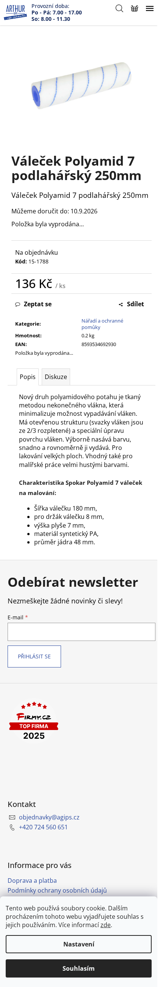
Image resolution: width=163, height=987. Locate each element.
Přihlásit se (34, 656)
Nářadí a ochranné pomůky (102, 324)
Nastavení (78, 944)
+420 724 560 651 (43, 827)
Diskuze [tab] (56, 377)
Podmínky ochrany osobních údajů (57, 890)
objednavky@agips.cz (49, 817)
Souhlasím (79, 968)
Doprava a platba (32, 880)
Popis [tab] (28, 377)
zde (105, 925)
